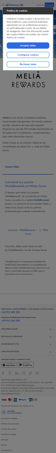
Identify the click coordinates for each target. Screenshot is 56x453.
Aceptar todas (28, 45)
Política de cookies (15, 38)
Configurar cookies (28, 55)
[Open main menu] (4, 5)
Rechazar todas (28, 64)
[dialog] (28, 39)
